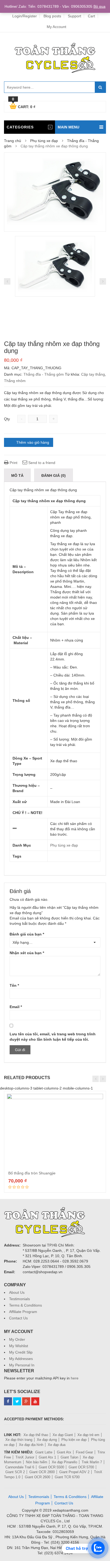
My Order (17, 1339)
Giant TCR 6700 (67, 1477)
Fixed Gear (84, 1452)
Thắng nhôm (15, 381)
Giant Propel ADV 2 (74, 1472)
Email (16, 1007)
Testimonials (19, 1299)
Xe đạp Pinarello (64, 1462)
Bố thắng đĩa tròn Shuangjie (32, 1173)
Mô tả (17, 475)
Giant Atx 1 (47, 1457)
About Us (17, 1292)
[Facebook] (8, 1401)
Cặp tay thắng (93, 374)
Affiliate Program (23, 1312)
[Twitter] (17, 1401)
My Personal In (21, 1365)
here (74, 1378)
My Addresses (21, 1358)
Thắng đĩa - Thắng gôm (43, 374)
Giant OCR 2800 (42, 1472)
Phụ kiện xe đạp (74, 1440)
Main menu (68, 127)
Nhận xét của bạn (27, 953)
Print (13, 463)
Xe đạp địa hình (31, 1445)
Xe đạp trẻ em (88, 1435)
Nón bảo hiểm (36, 1462)
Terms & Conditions (25, 1305)
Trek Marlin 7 (92, 1462)
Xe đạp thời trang (18, 1440)
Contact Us (18, 1318)
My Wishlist (18, 1346)
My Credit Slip (21, 1352)
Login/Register (24, 16)
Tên (14, 985)
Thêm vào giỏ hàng (32, 442)
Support (74, 16)
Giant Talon (69, 1457)
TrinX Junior (24, 1457)
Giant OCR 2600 (37, 1477)
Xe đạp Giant (63, 1435)
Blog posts (52, 16)
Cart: (23, 106)
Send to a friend (41, 463)
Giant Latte (43, 1452)
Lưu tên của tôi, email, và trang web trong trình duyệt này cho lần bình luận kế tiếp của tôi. (53, 1036)
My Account (56, 27)
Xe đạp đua (56, 1445)
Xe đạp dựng (47, 1440)
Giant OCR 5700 (81, 1467)
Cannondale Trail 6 (19, 1467)
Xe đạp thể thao (35, 1435)
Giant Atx (64, 1452)
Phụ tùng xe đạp (44, 141)
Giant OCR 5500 (51, 1467)
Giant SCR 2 (15, 1472)
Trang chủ (12, 141)
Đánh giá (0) (53, 475)
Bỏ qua (99, 6)
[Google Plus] (26, 1401)
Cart (91, 16)
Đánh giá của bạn (27, 934)
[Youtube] (35, 1401)
